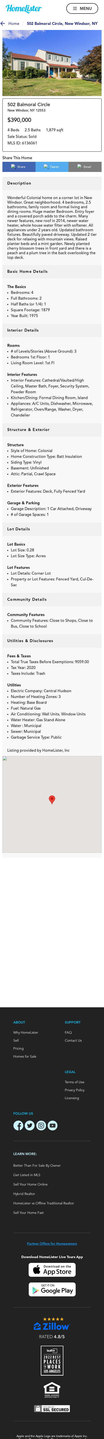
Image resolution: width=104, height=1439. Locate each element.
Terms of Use (74, 1082)
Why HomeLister (25, 1032)
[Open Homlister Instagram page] (41, 1126)
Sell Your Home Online (30, 1184)
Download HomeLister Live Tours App (52, 1257)
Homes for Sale (24, 1056)
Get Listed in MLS (26, 1175)
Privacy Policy (74, 1090)
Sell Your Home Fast (28, 1213)
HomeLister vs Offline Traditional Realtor (43, 1203)
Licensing (72, 1098)
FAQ (68, 1032)
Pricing (18, 1048)
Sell (16, 1040)
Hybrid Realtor (24, 1194)
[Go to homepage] (24, 9)
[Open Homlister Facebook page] (18, 1126)
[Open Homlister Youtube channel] (52, 1126)
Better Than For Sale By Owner (37, 1165)
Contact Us (73, 1040)
